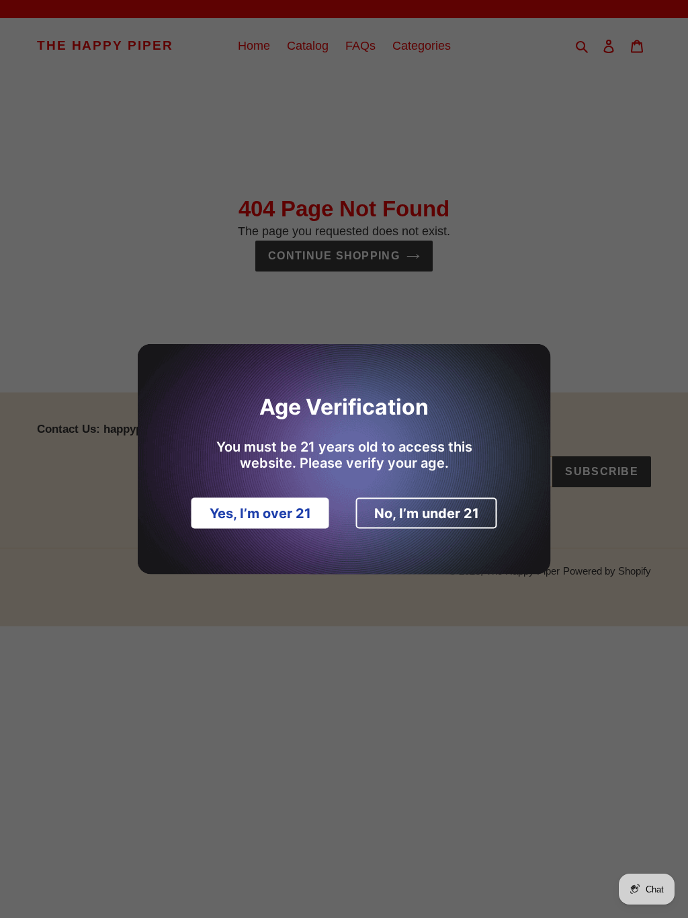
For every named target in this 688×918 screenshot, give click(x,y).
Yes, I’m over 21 (260, 513)
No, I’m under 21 (426, 513)
